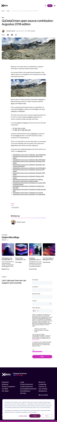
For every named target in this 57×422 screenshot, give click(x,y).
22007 (21, 109)
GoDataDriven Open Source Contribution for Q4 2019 (28, 192)
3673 (16, 130)
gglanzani (20, 151)
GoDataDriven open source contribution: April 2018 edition (29, 168)
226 (18, 128)
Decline (47, 415)
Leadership (42, 384)
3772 (19, 130)
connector (14, 111)
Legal (22, 382)
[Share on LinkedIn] (8, 34)
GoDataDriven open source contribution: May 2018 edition (29, 160)
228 (24, 128)
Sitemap (23, 393)
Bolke (18, 135)
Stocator (41, 99)
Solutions (5, 384)
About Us (42, 382)
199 (25, 103)
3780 (22, 130)
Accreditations (25, 391)
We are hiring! (43, 395)
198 (20, 103)
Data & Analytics (15, 207)
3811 (29, 130)
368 (36, 109)
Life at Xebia (43, 389)
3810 (26, 130)
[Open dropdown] (54, 5)
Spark (12, 103)
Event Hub (22, 111)
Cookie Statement (26, 387)
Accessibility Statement (28, 389)
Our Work (5, 389)
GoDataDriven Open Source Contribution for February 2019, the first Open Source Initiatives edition (28, 180)
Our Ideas (5, 391)
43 (37, 119)
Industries (5, 382)
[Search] (45, 6)
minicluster (34, 133)
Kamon (31, 117)
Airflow (25, 123)
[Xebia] (4, 6)
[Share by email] (12, 34)
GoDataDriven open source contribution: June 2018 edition (29, 155)
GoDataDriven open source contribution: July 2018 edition (29, 194)
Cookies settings (23, 415)
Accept (35, 415)
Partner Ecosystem (8, 387)
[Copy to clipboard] (16, 34)
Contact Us (42, 387)
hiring (12, 145)
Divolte (19, 123)
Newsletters (43, 391)
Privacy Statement (26, 384)
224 (16, 128)
